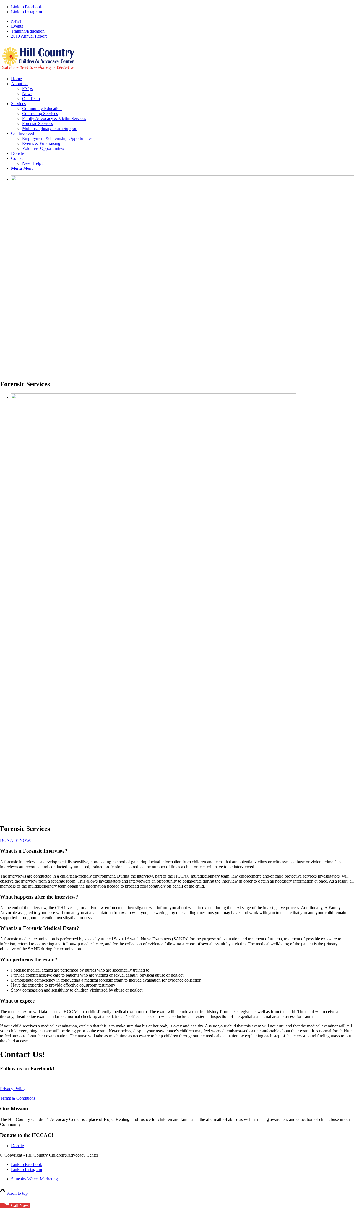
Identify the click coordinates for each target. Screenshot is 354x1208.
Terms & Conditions (17, 1098)
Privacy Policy (12, 1088)
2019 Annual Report (29, 36)
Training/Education (28, 31)
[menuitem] (182, 21)
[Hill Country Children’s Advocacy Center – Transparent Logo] (41, 69)
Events (17, 26)
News (16, 21)
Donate (17, 1145)
